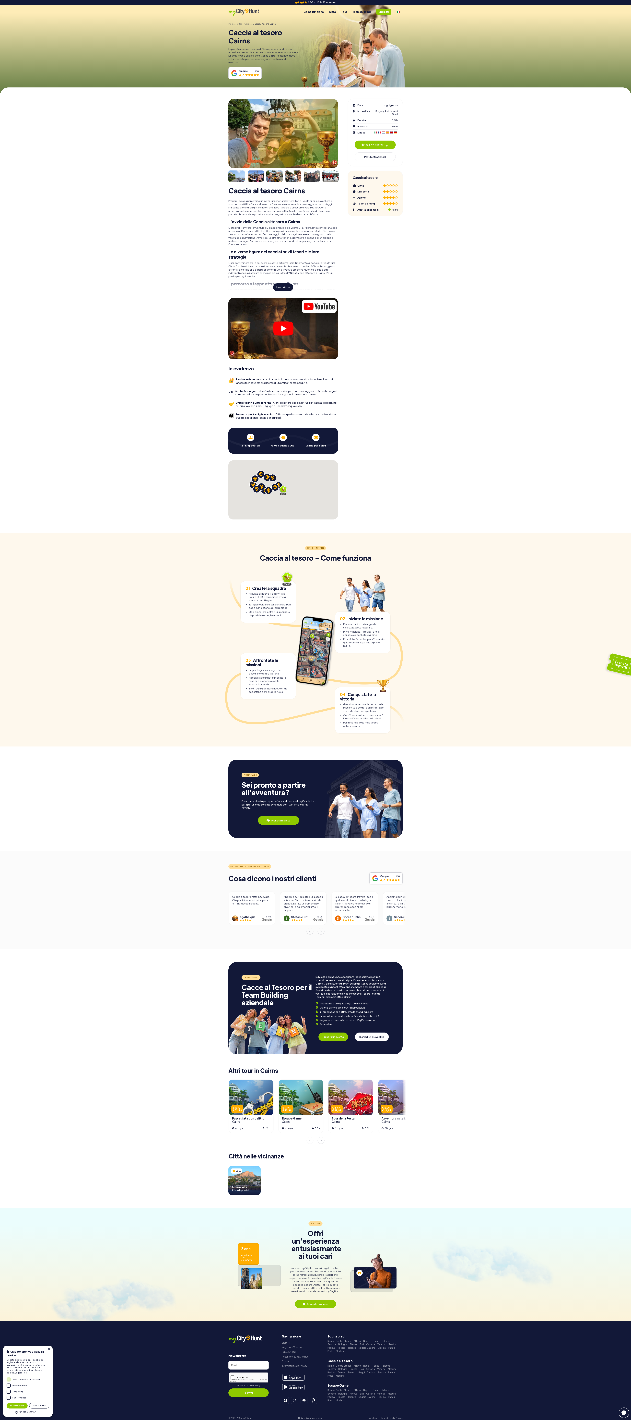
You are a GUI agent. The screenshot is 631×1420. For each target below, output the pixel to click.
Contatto (287, 1361)
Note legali (373, 1418)
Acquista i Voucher (317, 1303)
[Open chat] (624, 1413)
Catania (370, 1344)
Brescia (382, 1347)
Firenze (353, 1344)
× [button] (49, 1349)
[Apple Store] (293, 1377)
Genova (331, 1344)
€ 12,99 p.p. (377, 144)
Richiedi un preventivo (372, 1036)
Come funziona (314, 11)
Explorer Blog (289, 1351)
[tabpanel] (250, 440)
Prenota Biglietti (280, 820)
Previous (309, 931)
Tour (344, 11)
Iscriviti (249, 1392)
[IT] (398, 12)
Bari (362, 1344)
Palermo (386, 1341)
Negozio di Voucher (292, 1347)
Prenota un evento (333, 1036)
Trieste (341, 1347)
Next (321, 931)
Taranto (352, 1347)
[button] (28, 1412)
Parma (391, 1347)
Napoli (366, 1341)
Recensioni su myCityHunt (295, 1356)
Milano (357, 1341)
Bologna (342, 1344)
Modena (340, 1351)
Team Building (361, 11)
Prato (330, 1351)
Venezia (381, 1344)
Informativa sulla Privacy (248, 1385)
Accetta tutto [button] (17, 1406)
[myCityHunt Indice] (247, 12)
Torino (376, 1341)
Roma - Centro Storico (339, 1341)
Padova (331, 1347)
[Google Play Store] (293, 1387)
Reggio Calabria (367, 1347)
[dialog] (28, 1381)
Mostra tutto (283, 287)
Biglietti (286, 1342)
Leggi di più (21, 1373)
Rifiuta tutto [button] (39, 1406)
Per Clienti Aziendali (375, 156)
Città (332, 11)
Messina (392, 1344)
